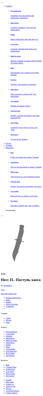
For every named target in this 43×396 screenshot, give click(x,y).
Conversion (10, 334)
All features (10, 356)
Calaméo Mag (11, 367)
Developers (10, 376)
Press (8, 322)
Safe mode (10, 382)
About (8, 318)
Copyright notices (12, 391)
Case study (10, 372)
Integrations (10, 338)
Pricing (8, 143)
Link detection (11, 351)
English (8, 380)
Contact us (10, 384)
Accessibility (10, 349)
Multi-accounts (11, 340)
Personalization (11, 332)
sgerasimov (8, 286)
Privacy (8, 389)
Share (8, 347)
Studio (8, 345)
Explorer (9, 146)
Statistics (9, 336)
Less (2, 290)
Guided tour (10, 369)
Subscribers (10, 343)
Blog (7, 365)
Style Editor (10, 353)
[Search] (2, 215)
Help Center (10, 374)
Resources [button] (9, 148)
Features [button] (9, 6)
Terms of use (10, 386)
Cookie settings (11, 393)
